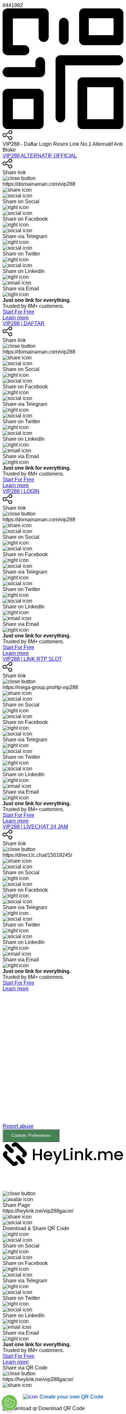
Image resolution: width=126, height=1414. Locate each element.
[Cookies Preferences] (9, 1403)
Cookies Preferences (31, 1135)
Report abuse (18, 1126)
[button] (63, 1071)
